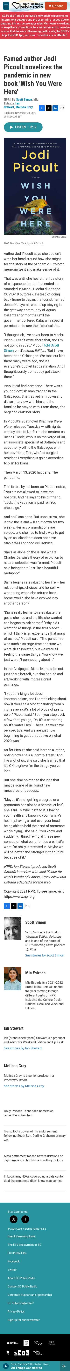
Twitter (12, 1269)
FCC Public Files (17, 1253)
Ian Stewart (11, 105)
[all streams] (65, 1366)
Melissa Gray (24, 107)
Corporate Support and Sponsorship (30, 1294)
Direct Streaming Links (21, 1236)
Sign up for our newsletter (24, 1320)
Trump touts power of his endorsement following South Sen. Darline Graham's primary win (35, 1136)
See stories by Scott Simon (44, 955)
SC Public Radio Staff (21, 1303)
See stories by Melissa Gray (24, 1086)
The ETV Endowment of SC (24, 1244)
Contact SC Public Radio (22, 1286)
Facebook (14, 1261)
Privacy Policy (16, 1311)
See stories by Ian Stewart (23, 1048)
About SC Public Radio (21, 1278)
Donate (57, 6)
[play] (6, 1366)
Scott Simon (24, 99)
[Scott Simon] (12, 928)
